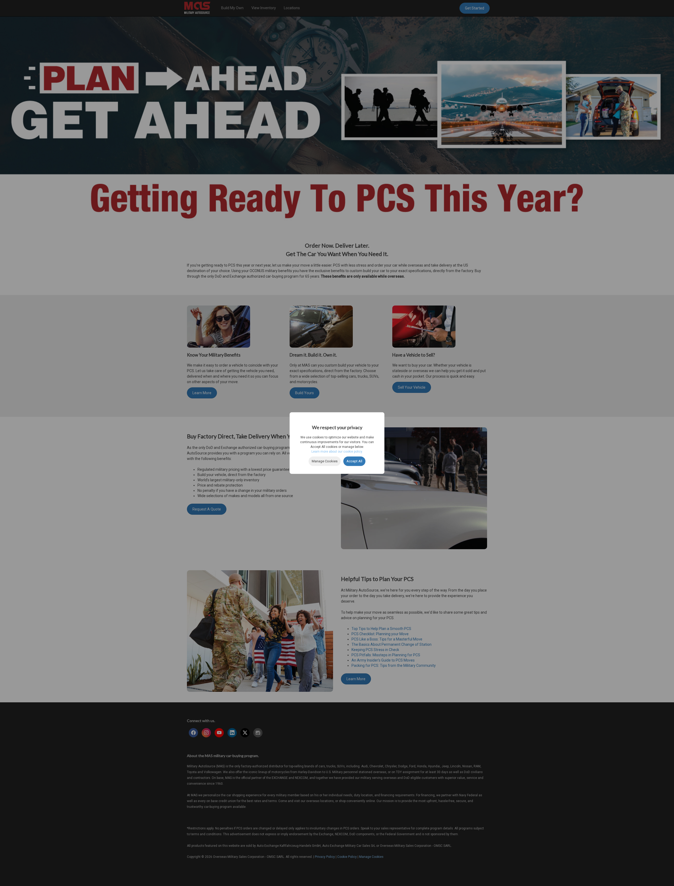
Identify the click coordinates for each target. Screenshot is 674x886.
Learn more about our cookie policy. (337, 451)
